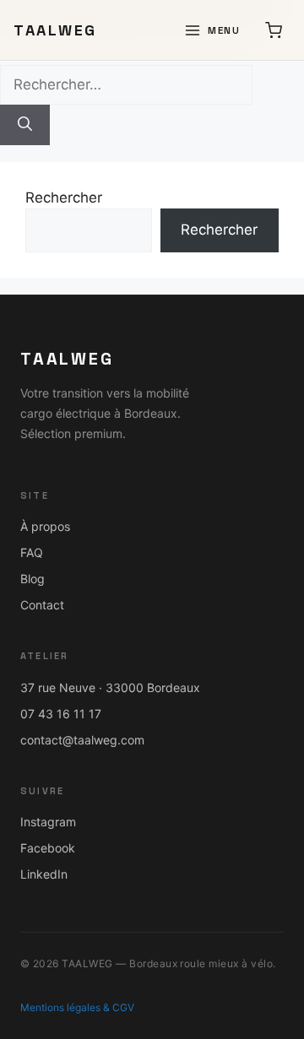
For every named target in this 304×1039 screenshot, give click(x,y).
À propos (45, 526)
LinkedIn (44, 874)
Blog (32, 578)
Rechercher (63, 197)
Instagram (48, 821)
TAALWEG (55, 30)
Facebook (47, 848)
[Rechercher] (25, 125)
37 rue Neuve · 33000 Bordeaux (110, 687)
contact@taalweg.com (82, 740)
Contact (42, 605)
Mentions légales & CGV (77, 1007)
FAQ (31, 552)
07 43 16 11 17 (60, 713)
